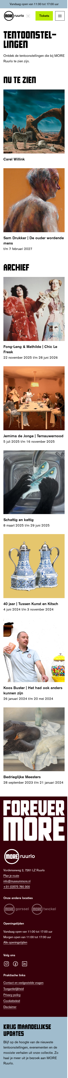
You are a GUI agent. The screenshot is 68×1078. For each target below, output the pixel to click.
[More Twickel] (43, 909)
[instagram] (6, 964)
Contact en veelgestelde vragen (23, 983)
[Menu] (60, 16)
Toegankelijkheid (13, 989)
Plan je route (11, 876)
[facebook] (15, 964)
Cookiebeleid (11, 1001)
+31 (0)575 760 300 (16, 887)
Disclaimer (9, 1007)
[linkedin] (25, 964)
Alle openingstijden (15, 942)
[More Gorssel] (16, 909)
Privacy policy (12, 995)
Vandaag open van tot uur (34, 4)
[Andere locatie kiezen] (28, 16)
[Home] (13, 16)
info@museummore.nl (16, 881)
